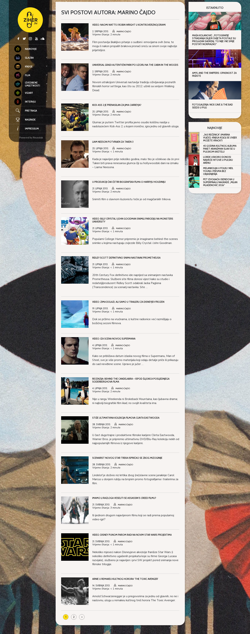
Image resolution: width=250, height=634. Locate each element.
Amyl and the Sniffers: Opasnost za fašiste (214, 74)
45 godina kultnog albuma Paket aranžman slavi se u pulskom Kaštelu (219, 148)
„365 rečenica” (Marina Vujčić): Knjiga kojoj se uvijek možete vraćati (220, 137)
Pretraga (31, 110)
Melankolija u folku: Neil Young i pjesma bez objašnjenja (218, 171)
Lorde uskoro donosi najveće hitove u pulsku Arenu (218, 159)
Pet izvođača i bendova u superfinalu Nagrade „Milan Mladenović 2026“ (220, 182)
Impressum (32, 128)
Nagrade (30, 119)
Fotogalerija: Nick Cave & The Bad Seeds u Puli (212, 106)
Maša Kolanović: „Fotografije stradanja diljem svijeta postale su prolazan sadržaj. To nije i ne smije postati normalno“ (214, 40)
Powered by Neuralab (31, 137)
